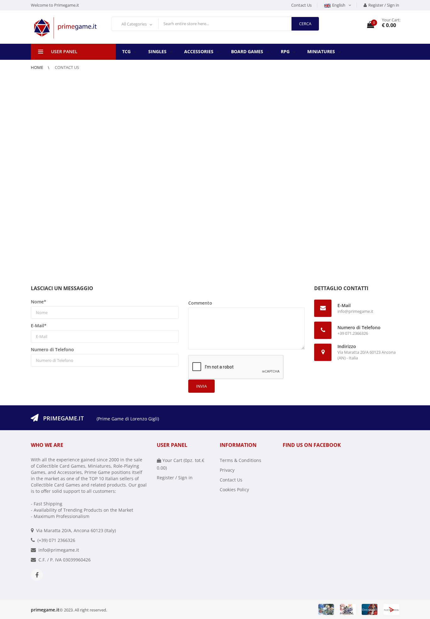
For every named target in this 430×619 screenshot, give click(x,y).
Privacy (227, 470)
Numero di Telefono (52, 349)
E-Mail (39, 326)
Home (37, 67)
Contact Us (301, 5)
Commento (200, 303)
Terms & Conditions (240, 460)
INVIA (201, 386)
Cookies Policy (234, 489)
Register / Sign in (383, 5)
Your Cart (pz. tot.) (180, 464)
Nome (38, 302)
